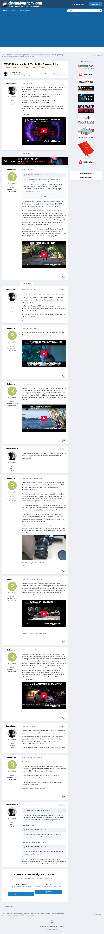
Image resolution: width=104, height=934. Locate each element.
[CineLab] (86, 132)
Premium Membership (63, 16)
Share (48, 74)
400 (13, 187)
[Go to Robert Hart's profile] (12, 176)
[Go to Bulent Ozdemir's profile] (6, 74)
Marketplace (21, 16)
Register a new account (21, 894)
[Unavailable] (44, 548)
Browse (5, 10)
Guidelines (39, 16)
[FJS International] (86, 74)
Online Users (49, 16)
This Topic (92, 10)
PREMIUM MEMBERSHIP (86, 173)
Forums (11, 16)
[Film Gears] (86, 119)
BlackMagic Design (24, 75)
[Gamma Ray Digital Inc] (86, 88)
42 (13, 101)
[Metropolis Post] (86, 67)
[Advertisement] (52, 33)
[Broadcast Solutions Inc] (86, 97)
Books (30, 16)
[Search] (100, 10)
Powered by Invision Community (52, 931)
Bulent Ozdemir (16, 73)
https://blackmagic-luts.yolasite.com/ (37, 102)
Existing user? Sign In (79, 4)
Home (3, 16)
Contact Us (53, 926)
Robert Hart (11, 170)
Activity (14, 10)
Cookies (61, 926)
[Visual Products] (86, 108)
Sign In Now (48, 892)
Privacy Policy (44, 926)
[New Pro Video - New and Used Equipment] (86, 81)
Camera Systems (25, 10)
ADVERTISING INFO (86, 177)
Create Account (95, 4)
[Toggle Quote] (25, 175)
